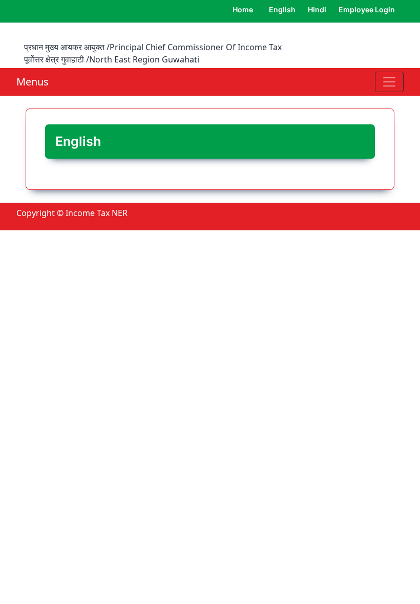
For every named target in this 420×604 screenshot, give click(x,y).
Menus (32, 82)
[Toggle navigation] (389, 82)
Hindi (317, 9)
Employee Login (367, 9)
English (282, 9)
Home (243, 9)
